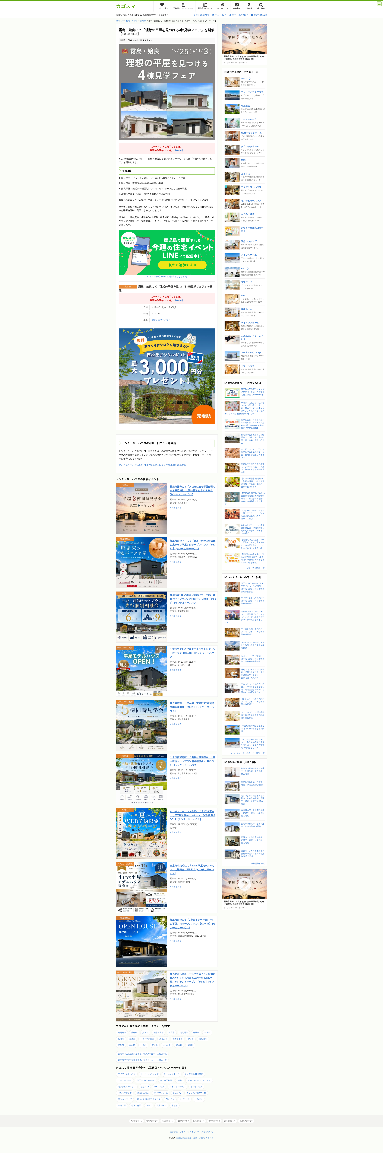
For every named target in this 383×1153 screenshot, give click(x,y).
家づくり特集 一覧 (256, 568)
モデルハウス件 (239, 15)
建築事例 (236, 8)
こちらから (178, 150)
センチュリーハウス (161, 320)
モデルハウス (222, 8)
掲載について (207, 1132)
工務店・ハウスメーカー (183, 8)
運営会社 (174, 1132)
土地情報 (248, 8)
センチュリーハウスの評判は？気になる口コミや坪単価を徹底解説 (152, 465)
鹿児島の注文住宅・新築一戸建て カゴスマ (194, 1138)
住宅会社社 (202, 15)
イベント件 (220, 15)
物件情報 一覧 (258, 863)
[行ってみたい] (121, 40)
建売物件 (261, 8)
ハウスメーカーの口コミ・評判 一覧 (248, 753)
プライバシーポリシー (189, 1132)
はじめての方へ (162, 8)
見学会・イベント (205, 8)
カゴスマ (126, 6)
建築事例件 (260, 15)
